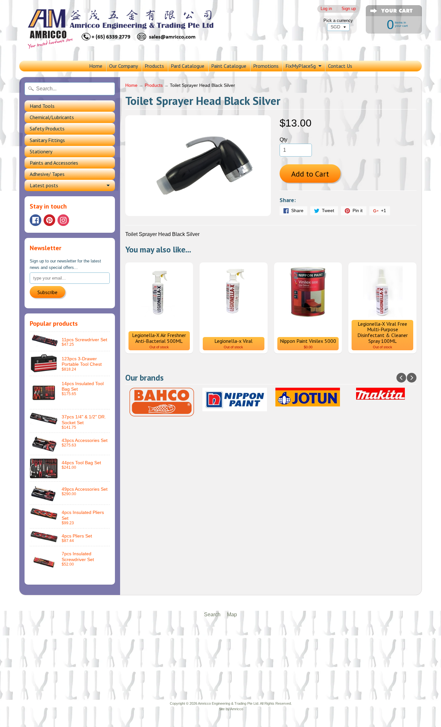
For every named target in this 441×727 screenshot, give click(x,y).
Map (232, 614)
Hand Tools (42, 106)
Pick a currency (338, 20)
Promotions (266, 66)
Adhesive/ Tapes (47, 174)
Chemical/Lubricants (52, 117)
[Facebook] (35, 220)
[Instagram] (63, 220)
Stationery (41, 151)
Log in (326, 9)
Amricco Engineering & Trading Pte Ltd (228, 703)
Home (95, 66)
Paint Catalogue (228, 66)
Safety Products (47, 128)
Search (212, 614)
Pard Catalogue (187, 66)
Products (154, 66)
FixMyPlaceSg (300, 66)
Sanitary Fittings (47, 140)
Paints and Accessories (54, 162)
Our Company (123, 66)
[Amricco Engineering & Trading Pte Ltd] (132, 30)
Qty (283, 139)
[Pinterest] (49, 220)
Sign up (349, 9)
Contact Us (340, 66)
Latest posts (44, 185)
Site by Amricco (231, 709)
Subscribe (47, 292)
